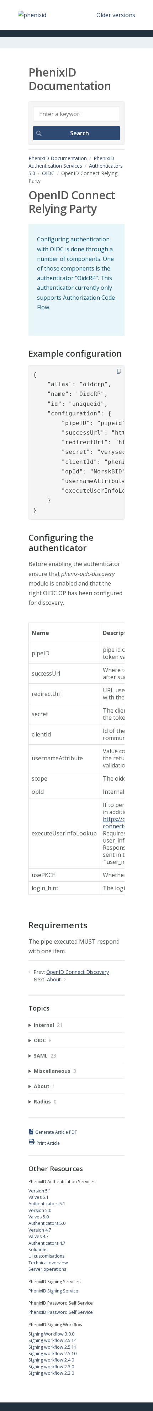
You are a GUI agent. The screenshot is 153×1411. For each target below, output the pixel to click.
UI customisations (46, 1256)
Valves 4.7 (38, 1236)
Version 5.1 (39, 1191)
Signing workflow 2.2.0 (51, 1373)
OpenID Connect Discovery (77, 972)
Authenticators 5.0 (46, 1223)
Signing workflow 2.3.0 (51, 1367)
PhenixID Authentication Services (71, 162)
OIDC (48, 173)
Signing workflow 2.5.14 (52, 1340)
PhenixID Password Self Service (60, 1312)
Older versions (115, 15)
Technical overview (48, 1263)
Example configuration (75, 353)
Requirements (58, 925)
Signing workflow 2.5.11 (52, 1347)
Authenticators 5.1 (46, 1204)
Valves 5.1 (38, 1197)
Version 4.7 (39, 1230)
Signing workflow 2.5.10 (52, 1353)
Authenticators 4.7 (46, 1243)
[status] (76, 280)
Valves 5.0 (38, 1217)
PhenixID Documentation (57, 158)
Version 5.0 (39, 1210)
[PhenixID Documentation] (32, 15)
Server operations (47, 1269)
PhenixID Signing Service (53, 1291)
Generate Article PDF (56, 1132)
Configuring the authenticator (61, 543)
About (54, 979)
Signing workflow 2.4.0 (51, 1360)
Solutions (37, 1250)
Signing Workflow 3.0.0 (51, 1334)
